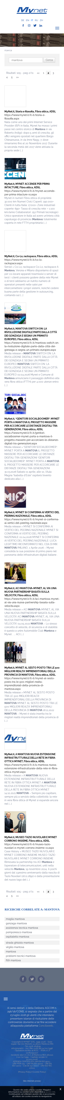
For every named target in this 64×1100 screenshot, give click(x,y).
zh (41, 20)
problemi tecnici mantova (21, 956)
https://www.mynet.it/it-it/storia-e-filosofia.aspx (30, 115)
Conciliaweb (46, 1025)
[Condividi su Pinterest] (41, 979)
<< (38, 72)
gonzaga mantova (16, 923)
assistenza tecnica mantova (22, 927)
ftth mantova (13, 960)
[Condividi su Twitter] (32, 979)
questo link (50, 1092)
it (32, 20)
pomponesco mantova (19, 932)
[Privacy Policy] (25, 1072)
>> (17, 77)
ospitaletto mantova (17, 936)
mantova (11, 951)
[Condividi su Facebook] (23, 979)
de (22, 20)
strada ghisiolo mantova (20, 942)
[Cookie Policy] (39, 1072)
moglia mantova (15, 919)
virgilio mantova (15, 947)
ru (36, 20)
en (27, 20)
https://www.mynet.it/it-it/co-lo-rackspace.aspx (31, 260)
